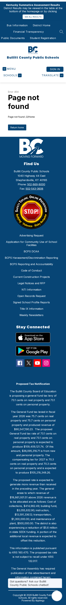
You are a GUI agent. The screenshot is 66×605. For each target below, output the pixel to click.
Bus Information (17, 25)
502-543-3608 (34, 188)
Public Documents (13, 38)
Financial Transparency (28, 31)
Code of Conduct (31, 270)
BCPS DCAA (31, 251)
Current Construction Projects (31, 276)
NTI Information (31, 289)
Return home (17, 127)
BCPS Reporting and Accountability (31, 264)
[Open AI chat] (56, 595)
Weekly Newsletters (31, 315)
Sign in (55, 69)
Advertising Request (31, 235)
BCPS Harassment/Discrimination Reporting (31, 257)
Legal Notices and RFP (31, 283)
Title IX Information (31, 308)
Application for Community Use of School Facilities (31, 243)
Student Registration (43, 38)
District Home (41, 25)
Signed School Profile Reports (31, 302)
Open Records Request (31, 296)
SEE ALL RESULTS (33, 17)
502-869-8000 (36, 184)
